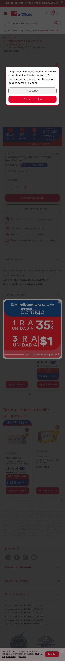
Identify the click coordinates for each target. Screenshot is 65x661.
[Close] (60, 301)
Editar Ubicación (32, 99)
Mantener (32, 90)
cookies (22, 656)
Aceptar (52, 654)
